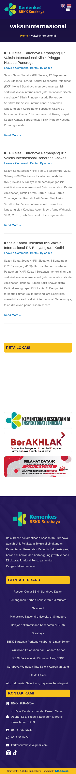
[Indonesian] (70, 5)
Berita (34, 67)
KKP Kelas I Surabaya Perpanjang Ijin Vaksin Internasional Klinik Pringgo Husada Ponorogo (34, 58)
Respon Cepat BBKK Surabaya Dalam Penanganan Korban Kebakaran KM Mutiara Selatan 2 (38, 600)
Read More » (12, 135)
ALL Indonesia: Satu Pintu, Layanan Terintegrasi (37, 683)
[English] (63, 5)
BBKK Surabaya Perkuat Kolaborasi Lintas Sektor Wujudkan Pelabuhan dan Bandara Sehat (38, 646)
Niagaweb (62, 770)
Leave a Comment (16, 67)
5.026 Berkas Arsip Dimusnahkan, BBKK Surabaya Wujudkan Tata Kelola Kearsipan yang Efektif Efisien (38, 667)
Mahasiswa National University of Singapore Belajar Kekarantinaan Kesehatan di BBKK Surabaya (38, 625)
